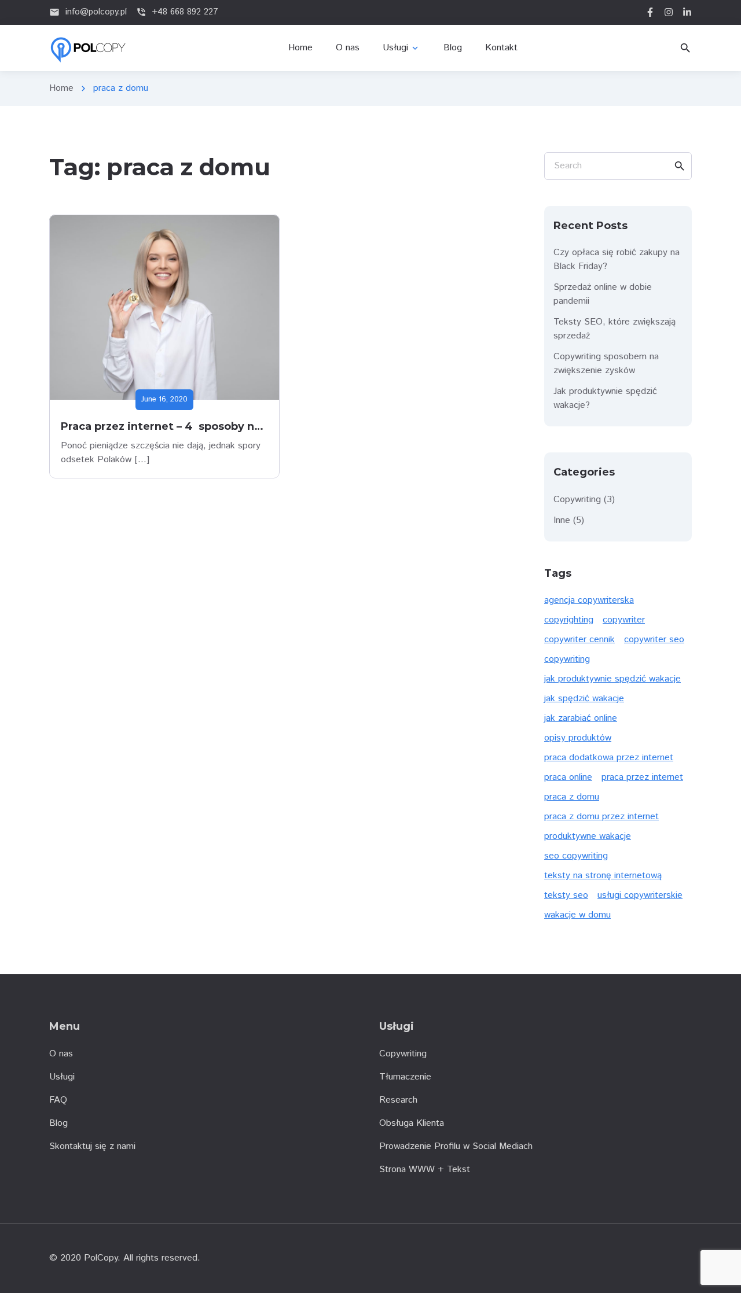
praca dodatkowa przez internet (608, 757)
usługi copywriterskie (640, 895)
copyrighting (568, 620)
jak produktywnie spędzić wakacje (612, 679)
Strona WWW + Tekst (424, 1169)
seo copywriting (576, 856)
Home (61, 88)
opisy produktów (577, 738)
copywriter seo (654, 639)
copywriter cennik (579, 639)
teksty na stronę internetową (603, 875)
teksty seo (566, 895)
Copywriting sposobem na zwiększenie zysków (606, 363)
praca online (568, 777)
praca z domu (571, 797)
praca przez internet (642, 777)
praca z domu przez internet (601, 816)
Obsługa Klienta (411, 1123)
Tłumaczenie (405, 1077)
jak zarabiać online (580, 718)
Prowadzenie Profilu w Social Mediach (456, 1146)
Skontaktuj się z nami (92, 1146)
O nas (61, 1053)
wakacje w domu (577, 915)
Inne (561, 520)
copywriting (567, 659)
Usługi (62, 1077)
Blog (58, 1123)
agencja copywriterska (589, 600)
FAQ (58, 1100)
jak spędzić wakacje (584, 698)
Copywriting (577, 499)
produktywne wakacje (587, 836)
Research (398, 1100)
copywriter (624, 620)
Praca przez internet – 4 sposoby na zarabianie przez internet (231, 426)
